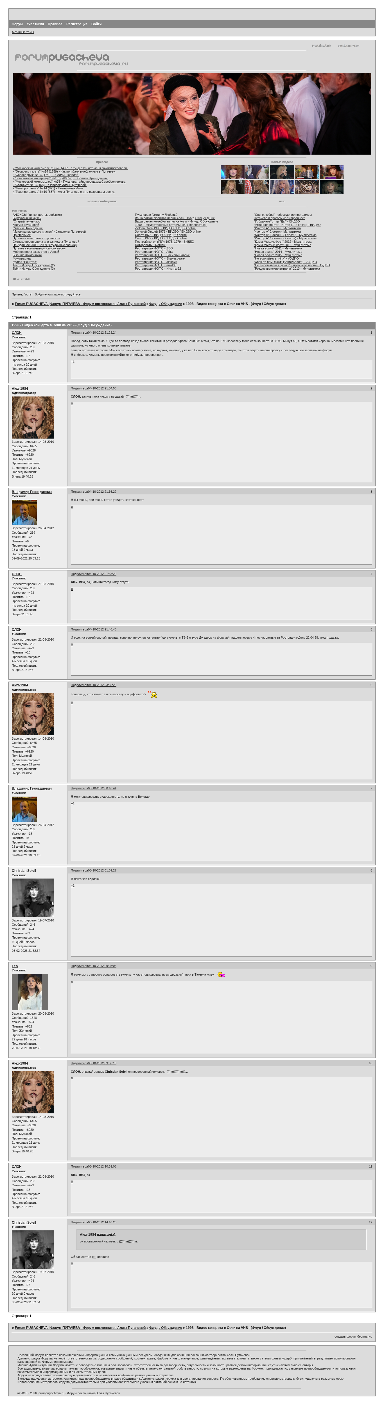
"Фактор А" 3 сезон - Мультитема (277, 228)
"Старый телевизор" (27, 221)
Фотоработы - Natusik (150, 245)
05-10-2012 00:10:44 (102, 788)
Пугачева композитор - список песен (39, 248)
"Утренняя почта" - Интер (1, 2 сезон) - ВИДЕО (287, 224)
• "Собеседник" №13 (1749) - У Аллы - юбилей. (46, 174)
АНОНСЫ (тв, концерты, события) (37, 214)
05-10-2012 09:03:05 (102, 965)
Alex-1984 (20, 389)
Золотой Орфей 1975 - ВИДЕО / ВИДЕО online (168, 231)
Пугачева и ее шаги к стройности (36, 238)
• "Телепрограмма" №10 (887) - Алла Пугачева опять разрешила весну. (64, 191)
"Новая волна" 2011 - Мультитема (278, 248)
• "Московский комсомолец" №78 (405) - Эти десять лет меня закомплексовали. (70, 168)
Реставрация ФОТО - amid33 (155, 265)
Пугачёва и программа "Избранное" (279, 218)
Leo (15, 966)
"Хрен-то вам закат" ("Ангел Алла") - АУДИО (285, 261)
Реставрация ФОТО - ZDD (154, 248)
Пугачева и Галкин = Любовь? (156, 214)
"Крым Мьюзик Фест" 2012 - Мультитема (282, 241)
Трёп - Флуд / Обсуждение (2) (34, 265)
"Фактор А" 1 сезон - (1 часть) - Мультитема (285, 235)
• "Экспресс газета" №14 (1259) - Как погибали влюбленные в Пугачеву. (64, 171)
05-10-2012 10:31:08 (102, 1166)
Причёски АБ (22, 235)
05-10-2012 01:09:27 (102, 870)
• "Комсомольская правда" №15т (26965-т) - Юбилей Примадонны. (60, 178)
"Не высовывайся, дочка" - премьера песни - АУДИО (292, 265)
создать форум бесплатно (353, 1336)
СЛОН (17, 333)
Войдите (41, 294)
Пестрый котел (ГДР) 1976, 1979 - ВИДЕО (164, 241)
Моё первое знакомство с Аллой (36, 251)
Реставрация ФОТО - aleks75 (156, 261)
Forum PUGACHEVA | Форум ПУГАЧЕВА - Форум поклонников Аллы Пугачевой (80, 304)
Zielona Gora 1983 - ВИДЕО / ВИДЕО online (165, 228)
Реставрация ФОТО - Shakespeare (160, 258)
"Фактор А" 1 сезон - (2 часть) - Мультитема (285, 238)
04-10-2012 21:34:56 (102, 388)
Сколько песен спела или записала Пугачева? (46, 241)
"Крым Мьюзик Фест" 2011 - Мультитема (282, 245)
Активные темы (23, 32)
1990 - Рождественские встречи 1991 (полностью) (171, 224)
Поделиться (79, 332)
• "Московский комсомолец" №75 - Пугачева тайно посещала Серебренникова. (69, 181)
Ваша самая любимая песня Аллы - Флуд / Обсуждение (175, 218)
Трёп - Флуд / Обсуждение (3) (34, 268)
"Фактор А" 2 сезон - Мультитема (277, 231)
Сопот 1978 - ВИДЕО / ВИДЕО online (161, 235)
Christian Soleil (24, 871)
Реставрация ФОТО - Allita (154, 251)
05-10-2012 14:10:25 (102, 1222)
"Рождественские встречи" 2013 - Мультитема (287, 268)
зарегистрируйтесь (67, 294)
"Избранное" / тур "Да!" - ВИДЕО (277, 221)
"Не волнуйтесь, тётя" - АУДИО (276, 258)
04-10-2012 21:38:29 (102, 573)
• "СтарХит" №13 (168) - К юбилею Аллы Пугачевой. (50, 185)
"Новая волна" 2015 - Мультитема (278, 255)
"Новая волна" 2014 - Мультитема (278, 251)
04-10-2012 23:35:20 (102, 685)
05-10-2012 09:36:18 (102, 1063)
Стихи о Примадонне (28, 228)
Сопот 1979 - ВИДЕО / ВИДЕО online (161, 238)
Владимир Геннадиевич (32, 492)
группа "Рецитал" (25, 261)
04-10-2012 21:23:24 (102, 332)
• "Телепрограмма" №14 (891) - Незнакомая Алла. (48, 188)
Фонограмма (22, 258)
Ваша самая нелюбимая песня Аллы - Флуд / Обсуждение (176, 221)
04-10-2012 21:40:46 (102, 629)
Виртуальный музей (27, 218)
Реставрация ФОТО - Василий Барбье (162, 255)
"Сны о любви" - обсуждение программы (283, 214)
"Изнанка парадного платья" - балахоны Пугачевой (49, 231)
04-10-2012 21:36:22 (102, 491)
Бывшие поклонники (27, 255)
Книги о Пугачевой (26, 224)
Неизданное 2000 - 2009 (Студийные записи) (45, 245)
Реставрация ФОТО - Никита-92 (158, 268)
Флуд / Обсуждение (165, 304)
